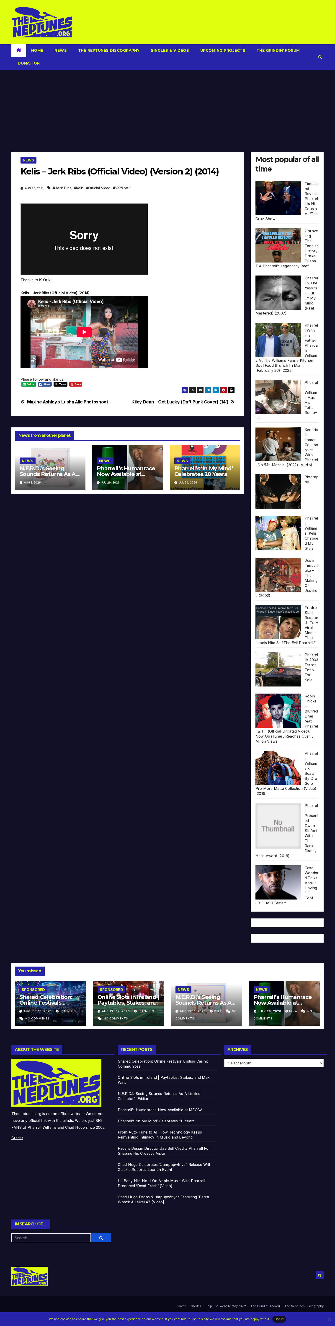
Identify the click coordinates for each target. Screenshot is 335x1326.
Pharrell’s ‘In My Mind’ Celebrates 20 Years (203, 471)
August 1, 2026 (193, 1011)
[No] (329, 1319)
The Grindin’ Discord (265, 1306)
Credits (17, 1138)
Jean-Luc (68, 1011)
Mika (218, 1011)
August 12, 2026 (116, 1011)
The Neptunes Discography (108, 50)
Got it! (279, 1319)
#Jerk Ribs (62, 188)
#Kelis (79, 188)
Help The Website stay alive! (226, 1306)
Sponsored (33, 989)
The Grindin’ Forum (277, 50)
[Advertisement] (167, 104)
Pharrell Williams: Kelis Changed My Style (311, 533)
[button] (320, 57)
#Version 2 (122, 188)
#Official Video (98, 188)
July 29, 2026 (270, 1011)
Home (37, 50)
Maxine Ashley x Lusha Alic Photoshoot (67, 402)
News (60, 50)
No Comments (38, 1018)
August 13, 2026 (38, 1011)
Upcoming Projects (222, 50)
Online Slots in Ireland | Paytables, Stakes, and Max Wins (128, 1003)
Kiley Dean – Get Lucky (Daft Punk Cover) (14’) (179, 402)
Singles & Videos (169, 50)
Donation (28, 63)
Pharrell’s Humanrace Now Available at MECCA (126, 474)
